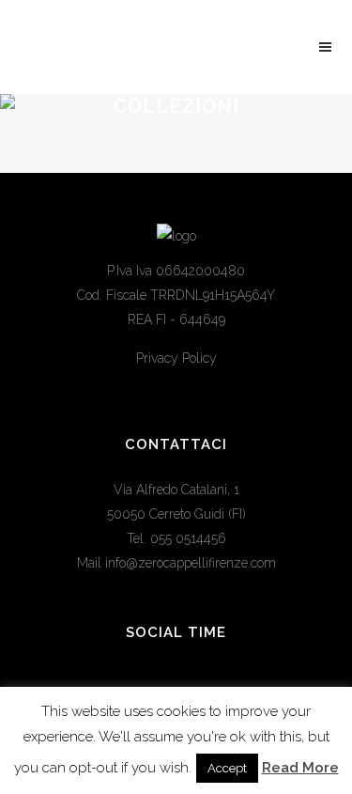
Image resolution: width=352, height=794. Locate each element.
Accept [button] (227, 768)
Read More (300, 767)
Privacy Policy (176, 358)
